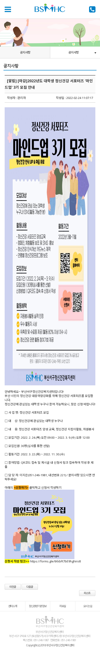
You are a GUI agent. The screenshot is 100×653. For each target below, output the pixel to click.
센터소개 (12, 606)
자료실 (62, 606)
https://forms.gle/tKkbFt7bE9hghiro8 (55, 561)
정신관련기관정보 (38, 606)
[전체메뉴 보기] (9, 9)
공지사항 (25, 52)
